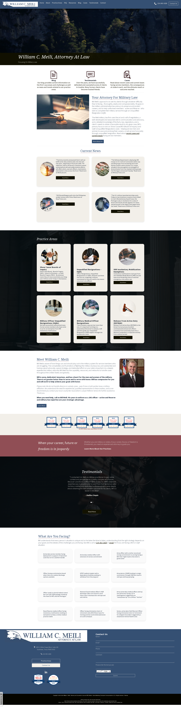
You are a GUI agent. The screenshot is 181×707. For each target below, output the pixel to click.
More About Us (98, 141)
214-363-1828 (101, 543)
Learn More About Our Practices (97, 449)
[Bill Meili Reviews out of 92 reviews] (53, 685)
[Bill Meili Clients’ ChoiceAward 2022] (97, 427)
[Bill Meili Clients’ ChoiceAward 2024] (66, 427)
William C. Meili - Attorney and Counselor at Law (74, 695)
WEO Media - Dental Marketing (93, 695)
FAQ (65, 3)
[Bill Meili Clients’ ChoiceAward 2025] (51, 427)
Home (42, 3)
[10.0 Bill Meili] (38, 685)
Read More (65, 178)
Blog (79, 3)
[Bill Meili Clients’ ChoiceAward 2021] (113, 427)
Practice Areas (57, 3)
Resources (72, 3)
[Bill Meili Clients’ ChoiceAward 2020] (129, 427)
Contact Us (46, 665)
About (48, 3)
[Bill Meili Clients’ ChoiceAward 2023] (81, 427)
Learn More (41, 406)
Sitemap (126, 695)
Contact (103, 3)
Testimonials (93, 3)
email (111, 543)
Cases (85, 3)
